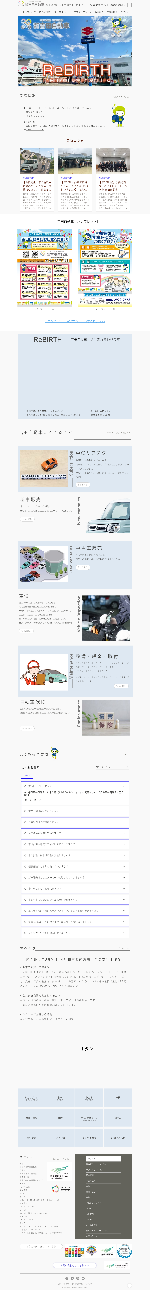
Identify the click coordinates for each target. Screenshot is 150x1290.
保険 (88, 1197)
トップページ (91, 1159)
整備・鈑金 (91, 1192)
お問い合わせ (91, 1236)
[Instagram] (77, 1278)
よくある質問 (91, 1225)
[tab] (27, 775)
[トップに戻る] (130, 1286)
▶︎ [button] (25, 108)
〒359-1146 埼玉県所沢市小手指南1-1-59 (40, 1200)
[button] (129, 5)
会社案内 (90, 1214)
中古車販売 (91, 1181)
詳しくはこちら (37, 116)
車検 (88, 1186)
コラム (89, 1208)
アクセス (90, 1220)
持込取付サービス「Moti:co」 (98, 1164)
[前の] (23, 51)
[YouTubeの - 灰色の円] (83, 1278)
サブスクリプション (94, 1170)
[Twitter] (72, 1278)
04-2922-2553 (28, 1206)
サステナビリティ (93, 1203)
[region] (32, 1097)
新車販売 (90, 1175)
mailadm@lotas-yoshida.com (34, 1213)
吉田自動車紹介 (28, 178)
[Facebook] (66, 1278)
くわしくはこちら (35, 129)
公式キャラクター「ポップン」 (99, 1231)
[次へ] (127, 51)
